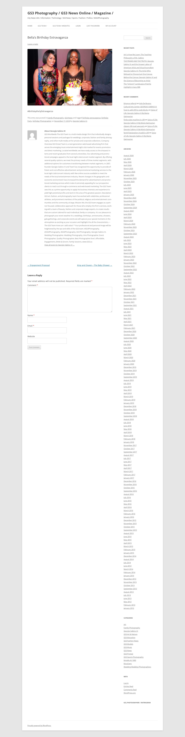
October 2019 (129, 374)
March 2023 (128, 253)
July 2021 (127, 312)
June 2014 (127, 566)
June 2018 (127, 426)
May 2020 (127, 351)
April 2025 (128, 191)
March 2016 (128, 510)
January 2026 (129, 175)
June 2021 (127, 315)
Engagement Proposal (38, 265)
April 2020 (128, 354)
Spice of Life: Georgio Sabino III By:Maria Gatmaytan (140, 113)
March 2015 (128, 546)
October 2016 (129, 487)
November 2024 (130, 201)
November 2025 (130, 178)
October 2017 (129, 448)
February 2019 (129, 400)
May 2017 (127, 465)
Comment (32, 285)
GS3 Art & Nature (130, 634)
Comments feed (130, 689)
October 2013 (129, 585)
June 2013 (127, 598)
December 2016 (130, 481)
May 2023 (127, 246)
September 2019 (130, 377)
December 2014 (130, 556)
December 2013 (130, 579)
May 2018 (127, 429)
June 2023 (127, 243)
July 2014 (127, 562)
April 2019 (128, 393)
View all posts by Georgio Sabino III (59, 245)
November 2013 (130, 582)
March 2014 (128, 569)
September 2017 (130, 452)
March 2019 (128, 396)
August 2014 (129, 559)
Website (31, 336)
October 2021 (129, 302)
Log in (126, 683)
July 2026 (127, 159)
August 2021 (129, 308)
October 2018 (129, 413)
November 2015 (130, 523)
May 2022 (127, 282)
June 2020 (127, 347)
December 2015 (130, 520)
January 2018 (129, 442)
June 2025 (127, 188)
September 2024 (130, 207)
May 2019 (127, 390)
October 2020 (129, 334)
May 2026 (127, 162)
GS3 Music (128, 647)
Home (29, 26)
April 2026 (128, 165)
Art (125, 624)
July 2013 (127, 595)
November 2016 (130, 484)
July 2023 (127, 240)
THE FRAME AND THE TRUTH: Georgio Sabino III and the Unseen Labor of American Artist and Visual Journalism (139, 64)
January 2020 (129, 364)
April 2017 (128, 468)
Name (31, 315)
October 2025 (129, 181)
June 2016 (127, 501)
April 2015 (128, 543)
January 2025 (129, 194)
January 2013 (129, 608)
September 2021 (130, 305)
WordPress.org (130, 693)
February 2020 (129, 360)
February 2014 (129, 572)
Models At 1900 (130, 660)
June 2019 (127, 387)
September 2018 (130, 416)
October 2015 (129, 527)
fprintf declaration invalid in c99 (136, 132)
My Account (111, 26)
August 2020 (129, 341)
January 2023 (129, 260)
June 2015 (127, 536)
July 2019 (127, 383)
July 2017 (127, 458)
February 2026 (129, 172)
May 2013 (127, 601)
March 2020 (128, 357)
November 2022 (130, 263)
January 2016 (129, 517)
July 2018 (127, 422)
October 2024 (129, 204)
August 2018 (129, 419)
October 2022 (129, 266)
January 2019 (129, 403)
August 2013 (129, 592)
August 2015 (129, 533)
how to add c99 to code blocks (136, 110)
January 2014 (129, 575)
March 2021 (128, 325)
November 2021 (130, 299)
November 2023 (130, 227)
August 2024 (129, 211)
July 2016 (127, 497)
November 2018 (130, 409)
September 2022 (130, 269)
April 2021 (128, 321)
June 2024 (127, 214)
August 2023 (129, 237)
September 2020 (130, 338)
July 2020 (127, 344)
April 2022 (128, 286)
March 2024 (128, 220)
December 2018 (130, 406)
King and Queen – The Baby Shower (94, 265)
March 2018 (128, 435)
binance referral (130, 103)
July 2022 (127, 276)
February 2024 (129, 224)
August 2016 (129, 494)
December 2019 (130, 367)
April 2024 (128, 217)
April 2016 (128, 507)
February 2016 (129, 514)
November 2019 (130, 370)
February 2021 (129, 328)
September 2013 (130, 588)
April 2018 (128, 432)
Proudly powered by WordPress (39, 725)
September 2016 (130, 491)
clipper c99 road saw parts (134, 126)
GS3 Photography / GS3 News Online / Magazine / (70, 13)
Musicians (128, 663)
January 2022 (129, 292)
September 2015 (130, 530)
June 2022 (127, 279)
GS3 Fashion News (131, 641)
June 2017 (127, 461)
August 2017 (129, 455)
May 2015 (127, 540)
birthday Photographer (42, 121)
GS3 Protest (128, 654)
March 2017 (128, 471)
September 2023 (130, 233)
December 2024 (130, 198)
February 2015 (129, 549)
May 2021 (127, 318)
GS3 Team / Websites (61, 26)
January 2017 (129, 478)
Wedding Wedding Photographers (137, 667)
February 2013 (129, 605)
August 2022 (129, 273)
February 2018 (129, 439)
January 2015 (129, 553)
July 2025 (127, 185)
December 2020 (130, 331)
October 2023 (129, 230)
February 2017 (129, 474)
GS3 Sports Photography (134, 657)
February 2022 (129, 289)
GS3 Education (129, 637)
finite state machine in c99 (134, 119)
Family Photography (55, 118)
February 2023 (129, 256)
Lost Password (93, 26)
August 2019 (129, 380)
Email (30, 325)
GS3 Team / (42, 26)
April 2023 (128, 250)
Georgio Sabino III (80, 121)
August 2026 (129, 155)
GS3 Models (128, 644)
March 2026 (128, 168)
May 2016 (127, 504)
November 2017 (130, 445)
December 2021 (130, 295)
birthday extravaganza (91, 118)
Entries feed (128, 686)
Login (78, 26)
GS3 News (69, 118)
